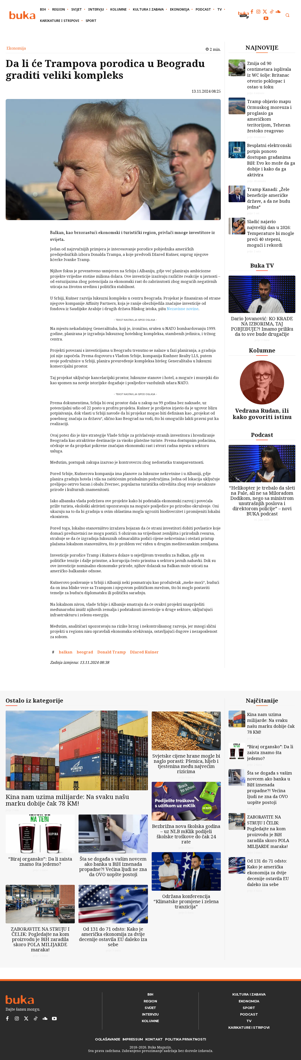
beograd (85, 652)
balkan (65, 652)
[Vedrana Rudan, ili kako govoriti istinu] (262, 382)
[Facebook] (252, 11)
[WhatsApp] (38, 261)
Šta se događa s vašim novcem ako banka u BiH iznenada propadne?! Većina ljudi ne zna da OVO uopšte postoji (113, 867)
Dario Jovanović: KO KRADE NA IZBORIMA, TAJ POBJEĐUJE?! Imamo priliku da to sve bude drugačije (262, 326)
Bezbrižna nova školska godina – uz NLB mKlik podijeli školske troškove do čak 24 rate (186, 834)
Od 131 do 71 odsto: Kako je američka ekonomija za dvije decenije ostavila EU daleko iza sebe (113, 937)
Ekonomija (16, 48)
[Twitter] (265, 11)
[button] (287, 15)
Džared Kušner (144, 652)
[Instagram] (258, 11)
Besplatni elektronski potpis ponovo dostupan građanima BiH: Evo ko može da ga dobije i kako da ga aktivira (271, 160)
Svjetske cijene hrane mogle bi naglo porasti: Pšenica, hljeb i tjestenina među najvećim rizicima (186, 764)
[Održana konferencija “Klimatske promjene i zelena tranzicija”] (186, 871)
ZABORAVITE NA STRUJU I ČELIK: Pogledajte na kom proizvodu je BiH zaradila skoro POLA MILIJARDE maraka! (40, 939)
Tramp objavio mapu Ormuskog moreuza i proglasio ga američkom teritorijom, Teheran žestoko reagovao (269, 116)
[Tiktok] (271, 11)
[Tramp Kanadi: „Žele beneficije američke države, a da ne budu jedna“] (237, 194)
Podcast (262, 435)
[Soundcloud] (278, 11)
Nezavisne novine (182, 308)
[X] (38, 239)
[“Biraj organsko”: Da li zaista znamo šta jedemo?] (40, 834)
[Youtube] (266, 18)
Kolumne (262, 350)
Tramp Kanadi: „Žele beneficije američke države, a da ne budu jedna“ (268, 198)
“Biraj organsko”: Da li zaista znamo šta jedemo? (40, 861)
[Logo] (22, 15)
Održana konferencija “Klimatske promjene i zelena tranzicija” (186, 901)
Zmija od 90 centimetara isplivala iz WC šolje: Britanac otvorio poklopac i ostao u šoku (269, 75)
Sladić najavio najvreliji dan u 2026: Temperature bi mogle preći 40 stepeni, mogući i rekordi (270, 233)
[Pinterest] (38, 250)
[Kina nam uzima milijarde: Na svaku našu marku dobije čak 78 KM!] (77, 750)
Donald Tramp (111, 652)
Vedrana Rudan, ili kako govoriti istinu (262, 413)
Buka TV (262, 265)
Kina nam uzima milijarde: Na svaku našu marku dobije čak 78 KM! (67, 800)
